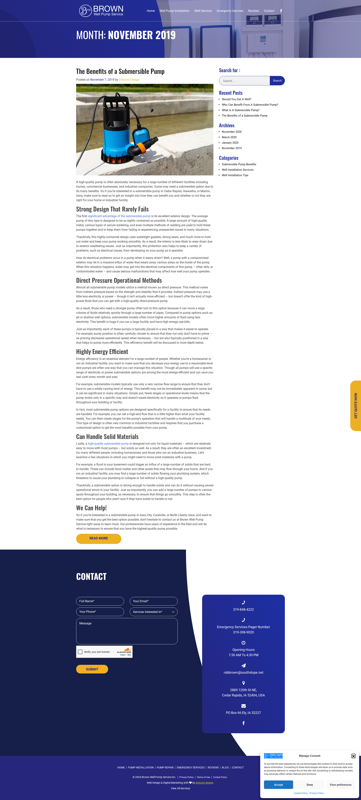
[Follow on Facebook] (281, 11)
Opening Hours (244, 652)
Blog (225, 767)
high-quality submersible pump (108, 443)
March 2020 (229, 137)
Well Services (203, 11)
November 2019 (232, 148)
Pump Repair (165, 767)
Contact (269, 11)
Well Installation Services (238, 169)
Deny (310, 784)
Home (151, 11)
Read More (98, 538)
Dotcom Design (129, 79)
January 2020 (230, 142)
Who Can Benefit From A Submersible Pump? (250, 104)
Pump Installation (141, 767)
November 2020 (232, 131)
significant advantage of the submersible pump (119, 216)
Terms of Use (203, 777)
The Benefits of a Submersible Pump (120, 71)
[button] (353, 756)
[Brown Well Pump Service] (101, 10)
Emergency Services (230, 11)
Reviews (253, 11)
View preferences (341, 784)
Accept (278, 784)
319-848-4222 (243, 609)
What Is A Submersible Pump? (240, 110)
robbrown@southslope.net (243, 672)
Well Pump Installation (175, 11)
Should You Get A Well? (236, 99)
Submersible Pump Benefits (239, 164)
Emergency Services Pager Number (243, 629)
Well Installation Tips (235, 175)
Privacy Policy (316, 793)
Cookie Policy (301, 793)
